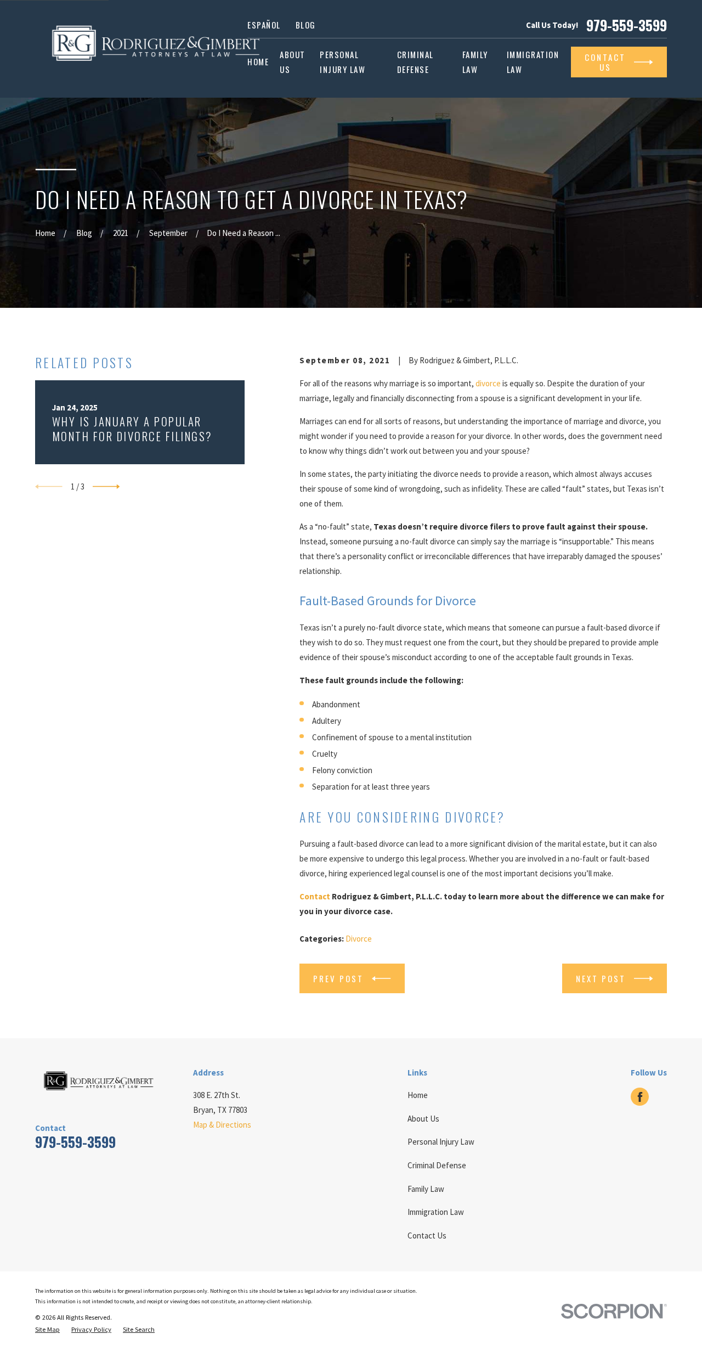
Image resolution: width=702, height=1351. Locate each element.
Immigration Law (435, 1212)
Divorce (359, 938)
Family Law (425, 1189)
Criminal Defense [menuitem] (415, 61)
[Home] (160, 48)
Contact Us (426, 1235)
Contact (314, 896)
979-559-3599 (626, 25)
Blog (306, 25)
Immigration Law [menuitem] (533, 61)
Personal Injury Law (440, 1141)
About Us (423, 1118)
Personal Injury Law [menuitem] (342, 61)
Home (417, 1095)
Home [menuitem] (258, 61)
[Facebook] (640, 1097)
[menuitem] (47, 1330)
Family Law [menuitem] (475, 61)
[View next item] (106, 486)
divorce (488, 383)
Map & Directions (222, 1124)
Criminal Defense (436, 1165)
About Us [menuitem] (292, 61)
